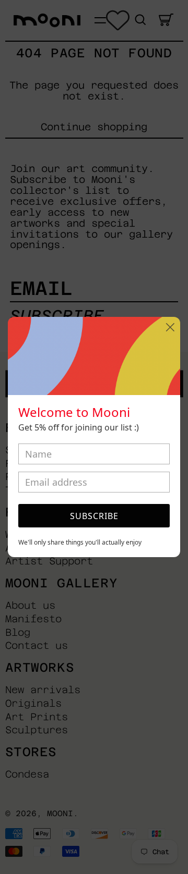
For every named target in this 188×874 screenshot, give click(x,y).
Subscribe (94, 516)
